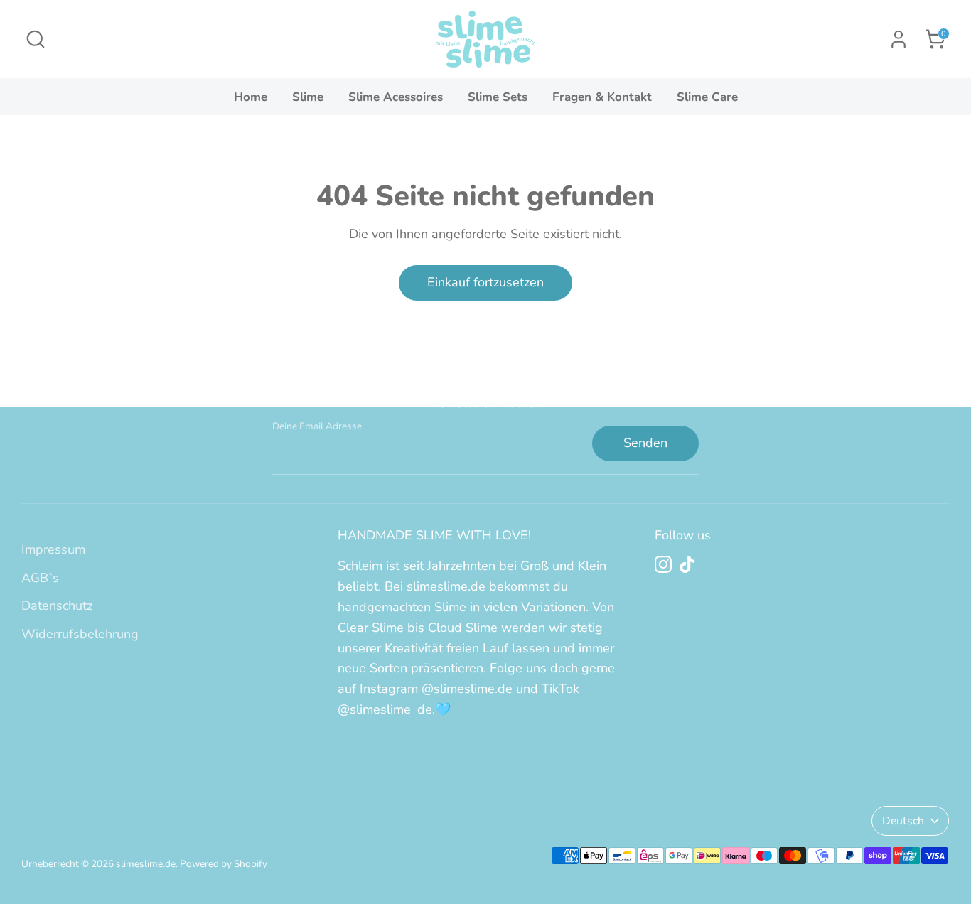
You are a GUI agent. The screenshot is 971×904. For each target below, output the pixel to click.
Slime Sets (497, 97)
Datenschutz (56, 605)
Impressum (53, 549)
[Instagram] (663, 564)
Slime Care (707, 97)
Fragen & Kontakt (602, 97)
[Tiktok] (687, 564)
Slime (307, 97)
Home (250, 97)
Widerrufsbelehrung (80, 633)
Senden (645, 442)
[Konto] (898, 39)
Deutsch (903, 821)
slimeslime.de (146, 864)
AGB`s (40, 577)
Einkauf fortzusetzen (485, 282)
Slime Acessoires (395, 97)
